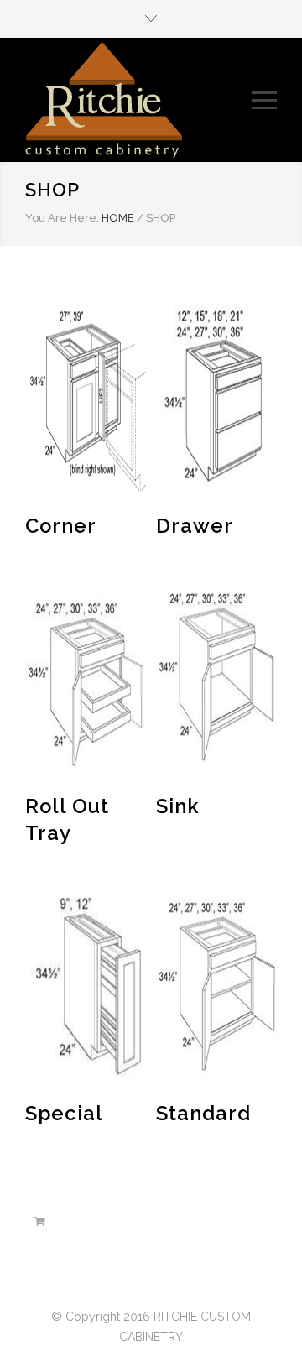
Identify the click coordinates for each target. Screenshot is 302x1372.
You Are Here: (62, 217)
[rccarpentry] (138, 100)
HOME (118, 217)
